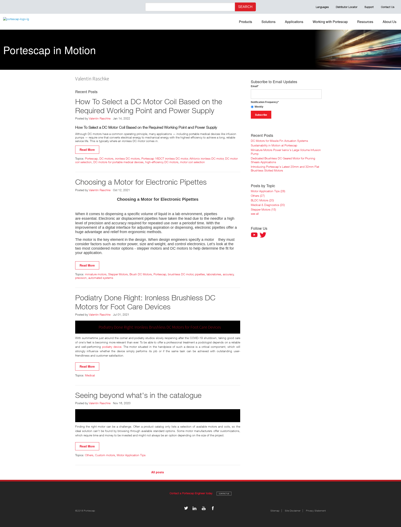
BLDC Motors (262, 200)
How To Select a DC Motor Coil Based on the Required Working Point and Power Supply (148, 106)
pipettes (200, 274)
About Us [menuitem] (389, 21)
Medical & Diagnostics (268, 205)
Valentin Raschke (99, 118)
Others (89, 455)
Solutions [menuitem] (268, 21)
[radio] (286, 107)
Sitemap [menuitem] (274, 510)
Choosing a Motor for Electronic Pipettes (141, 181)
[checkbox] (286, 107)
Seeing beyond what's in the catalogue (138, 395)
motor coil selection (192, 162)
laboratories (214, 274)
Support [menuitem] (369, 7)
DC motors (106, 158)
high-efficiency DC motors (161, 162)
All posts (157, 472)
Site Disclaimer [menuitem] (293, 510)
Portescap (91, 158)
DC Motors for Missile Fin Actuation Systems (279, 140)
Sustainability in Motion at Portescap (274, 145)
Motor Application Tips (131, 455)
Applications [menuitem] (294, 21)
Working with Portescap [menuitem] (330, 21)
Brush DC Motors (140, 274)
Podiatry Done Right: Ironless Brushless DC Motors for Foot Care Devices (145, 302)
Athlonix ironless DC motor (206, 158)
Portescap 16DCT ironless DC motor (164, 158)
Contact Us (224, 494)
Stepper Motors (118, 274)
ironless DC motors (127, 158)
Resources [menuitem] (365, 21)
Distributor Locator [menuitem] (346, 7)
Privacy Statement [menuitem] (316, 510)
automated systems (100, 277)
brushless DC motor (180, 274)
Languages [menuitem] (322, 7)
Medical (90, 375)
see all (255, 213)
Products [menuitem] (245, 21)
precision (81, 277)
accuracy (228, 274)
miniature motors (96, 274)
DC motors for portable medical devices (118, 162)
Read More (87, 149)
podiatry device (111, 346)
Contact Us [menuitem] (387, 7)
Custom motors (105, 455)
